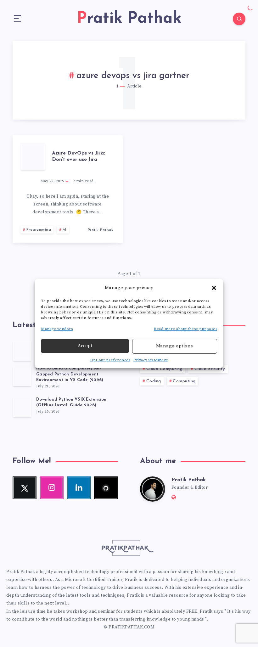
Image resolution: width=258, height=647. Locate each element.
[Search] (239, 19)
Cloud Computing (164, 369)
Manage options (174, 346)
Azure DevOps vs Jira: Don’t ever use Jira (78, 156)
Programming (38, 230)
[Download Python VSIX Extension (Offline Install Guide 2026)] (22, 407)
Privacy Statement (150, 360)
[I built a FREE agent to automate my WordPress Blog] (22, 351)
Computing (184, 381)
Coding (153, 381)
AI (64, 230)
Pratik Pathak (188, 479)
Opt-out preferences (110, 360)
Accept (85, 346)
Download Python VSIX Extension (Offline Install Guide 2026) (71, 402)
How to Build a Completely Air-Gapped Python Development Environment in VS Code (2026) (69, 374)
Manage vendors (57, 329)
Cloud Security (209, 369)
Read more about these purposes (185, 329)
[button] (214, 287)
